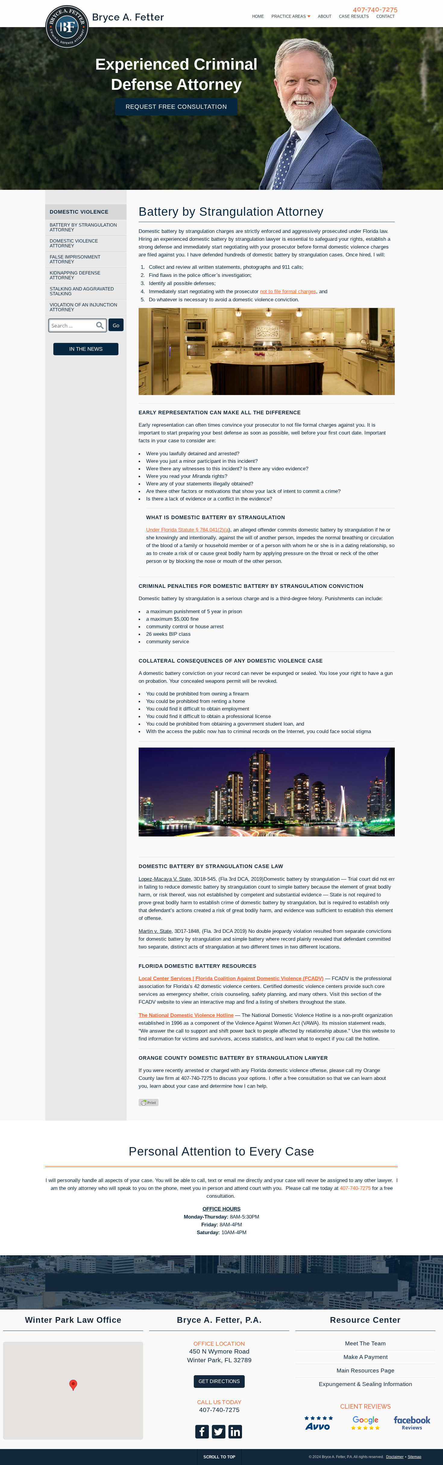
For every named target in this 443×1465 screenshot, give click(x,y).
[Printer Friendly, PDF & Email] (149, 1102)
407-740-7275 (375, 9)
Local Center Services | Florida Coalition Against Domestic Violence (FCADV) (231, 978)
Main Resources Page (365, 1370)
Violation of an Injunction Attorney (83, 307)
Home (258, 16)
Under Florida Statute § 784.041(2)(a (187, 530)
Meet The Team (365, 1343)
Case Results (354, 16)
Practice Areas (289, 16)
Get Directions (219, 1381)
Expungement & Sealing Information (365, 1384)
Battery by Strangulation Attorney (83, 227)
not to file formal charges (288, 291)
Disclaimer (395, 1457)
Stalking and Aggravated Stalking (82, 291)
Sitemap (414, 1457)
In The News (85, 349)
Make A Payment (366, 1357)
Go (116, 325)
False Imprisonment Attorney (75, 259)
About (324, 16)
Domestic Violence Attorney (74, 243)
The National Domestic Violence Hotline (186, 1015)
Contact (385, 16)
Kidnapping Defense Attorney (75, 275)
